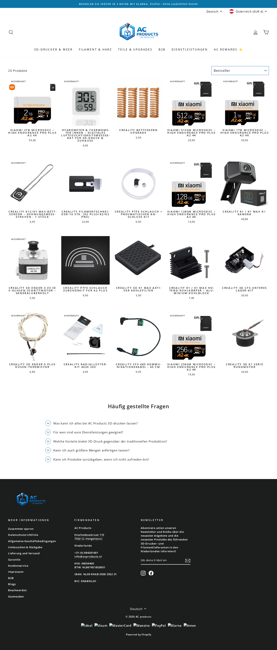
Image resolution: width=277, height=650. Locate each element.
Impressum (16, 572)
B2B (162, 49)
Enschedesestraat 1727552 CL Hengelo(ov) (89, 536)
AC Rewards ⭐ (228, 49)
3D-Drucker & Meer (53, 49)
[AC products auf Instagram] (143, 573)
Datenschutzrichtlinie (23, 535)
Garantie (14, 559)
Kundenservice (18, 565)
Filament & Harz (95, 49)
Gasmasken (16, 596)
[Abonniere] (187, 560)
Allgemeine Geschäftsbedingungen (32, 541)
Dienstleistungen (190, 49)
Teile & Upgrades (135, 49)
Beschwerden (17, 590)
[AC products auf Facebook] (151, 573)
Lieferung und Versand (24, 553)
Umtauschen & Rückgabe (25, 547)
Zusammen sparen (20, 529)
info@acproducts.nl (88, 556)
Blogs (12, 584)
